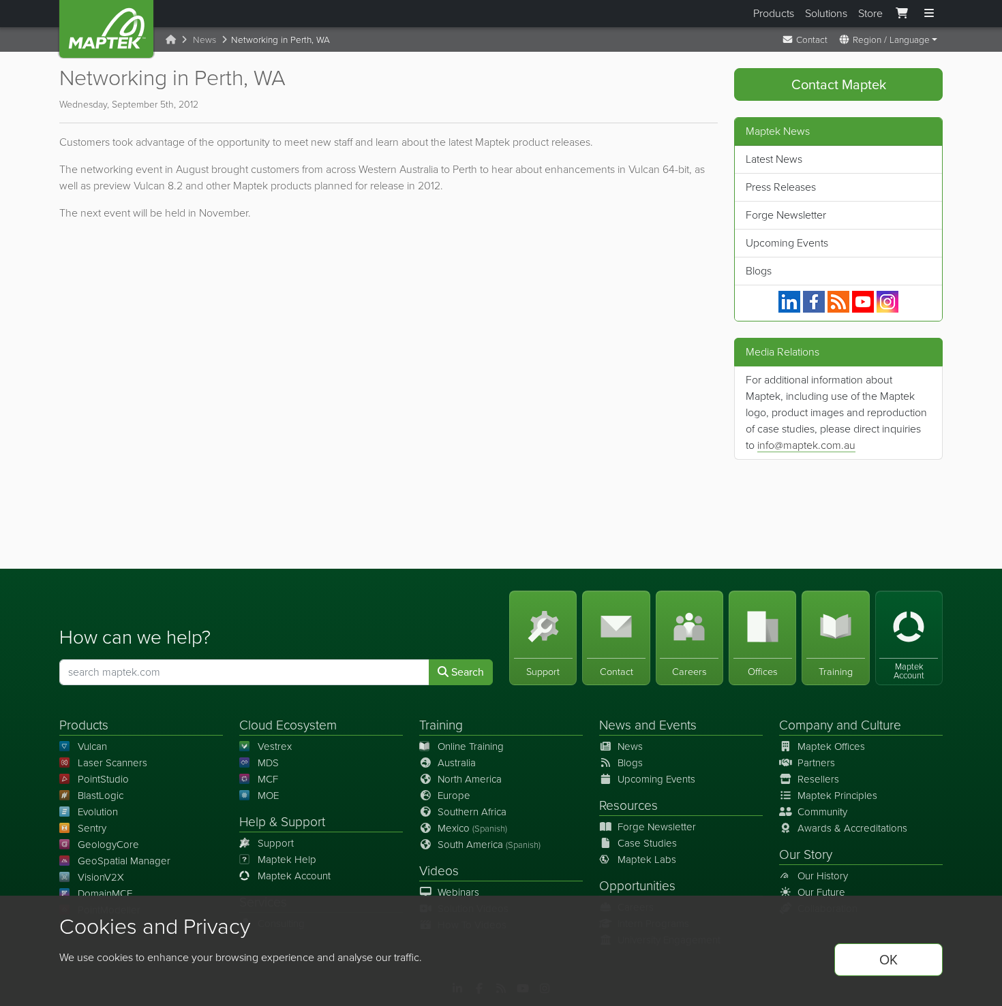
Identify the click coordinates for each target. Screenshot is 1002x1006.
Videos (439, 871)
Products (773, 13)
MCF (268, 779)
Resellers (818, 779)
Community (822, 811)
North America (470, 779)
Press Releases (781, 187)
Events (678, 725)
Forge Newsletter (786, 215)
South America (489, 844)
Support (276, 843)
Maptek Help (287, 859)
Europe (454, 795)
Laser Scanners (112, 762)
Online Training (471, 746)
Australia (457, 762)
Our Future (821, 892)
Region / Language (890, 39)
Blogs (759, 271)
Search (466, 672)
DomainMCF (105, 893)
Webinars (458, 892)
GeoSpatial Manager (124, 860)
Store (870, 13)
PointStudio (103, 779)
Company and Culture (840, 725)
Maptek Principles (837, 795)
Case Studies (647, 843)
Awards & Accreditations (852, 828)
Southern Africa (472, 811)
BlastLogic (100, 795)
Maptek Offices (831, 746)
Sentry (92, 828)
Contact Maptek (838, 84)
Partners (816, 762)
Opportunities (637, 886)
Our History (823, 875)
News (204, 39)
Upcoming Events (787, 243)
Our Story (805, 854)
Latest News (774, 159)
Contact (810, 39)
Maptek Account (294, 875)
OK (888, 959)
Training (441, 725)
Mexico (472, 828)
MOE (268, 795)
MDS (268, 762)
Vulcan (92, 746)
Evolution (98, 811)
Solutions (826, 13)
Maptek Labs (647, 859)
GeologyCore (108, 844)
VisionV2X (101, 877)
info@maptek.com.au (806, 445)
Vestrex (275, 746)
